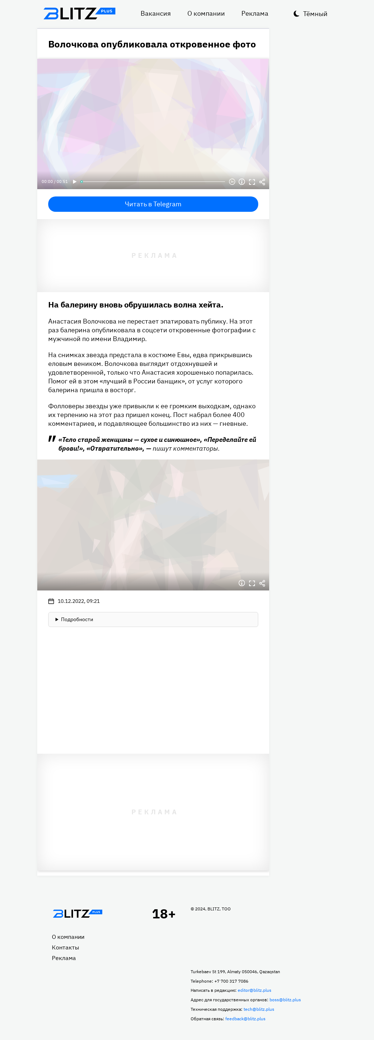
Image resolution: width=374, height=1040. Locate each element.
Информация (242, 182)
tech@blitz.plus (259, 1009)
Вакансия (156, 13)
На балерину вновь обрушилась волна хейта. (136, 304)
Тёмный (315, 13)
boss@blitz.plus (285, 999)
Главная (77, 914)
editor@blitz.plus (254, 990)
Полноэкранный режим (252, 182)
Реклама (254, 13)
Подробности (77, 619)
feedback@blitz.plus (245, 1018)
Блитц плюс (79, 13)
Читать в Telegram (153, 204)
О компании (206, 13)
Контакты (65, 947)
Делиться (262, 182)
